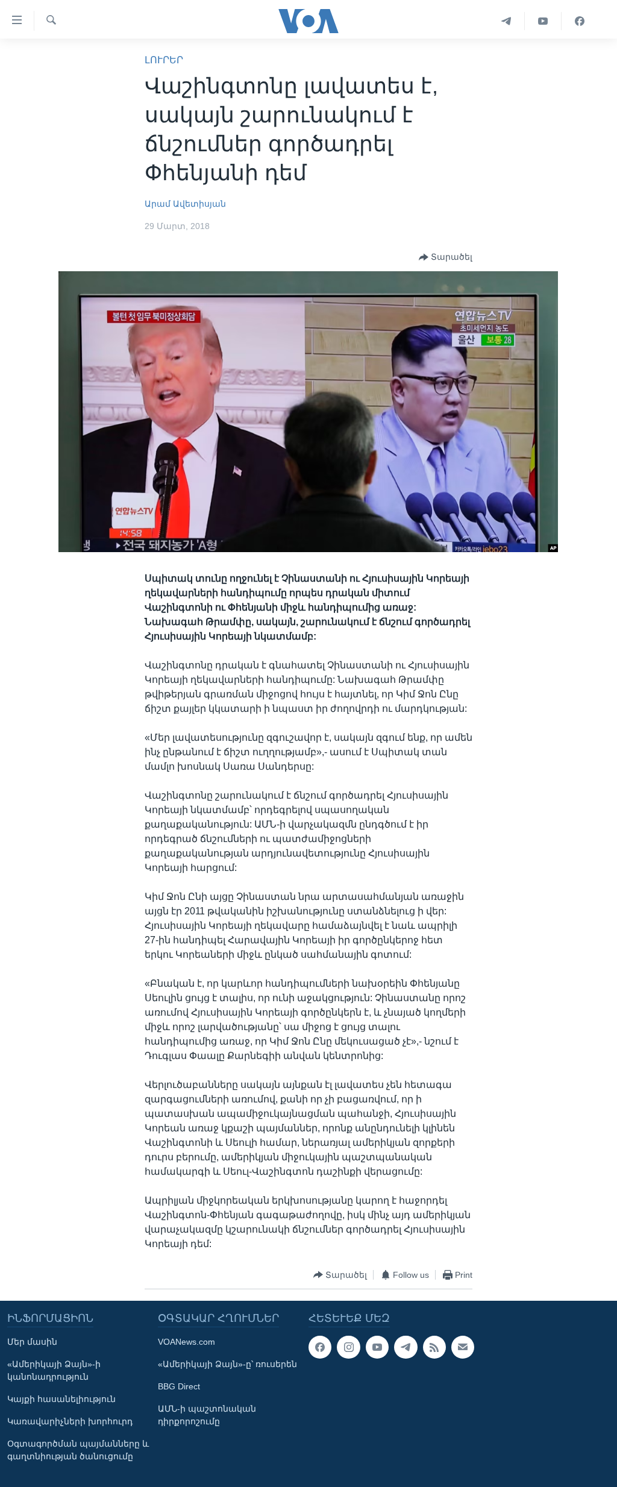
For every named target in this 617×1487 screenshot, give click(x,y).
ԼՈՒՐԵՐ (164, 60)
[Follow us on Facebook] (319, 1347)
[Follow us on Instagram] (348, 1347)
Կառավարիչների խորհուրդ (70, 1421)
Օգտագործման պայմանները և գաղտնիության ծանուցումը (78, 1450)
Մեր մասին (32, 1342)
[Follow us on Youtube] (377, 1347)
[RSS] (434, 1347)
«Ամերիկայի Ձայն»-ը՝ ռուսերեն (227, 1364)
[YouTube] (543, 21)
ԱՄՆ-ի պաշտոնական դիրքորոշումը (207, 1415)
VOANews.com (186, 1342)
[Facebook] (580, 21)
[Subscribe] (462, 1347)
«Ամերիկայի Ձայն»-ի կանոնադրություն (54, 1370)
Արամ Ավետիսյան (185, 204)
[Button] (445, 257)
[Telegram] (506, 21)
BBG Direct (179, 1386)
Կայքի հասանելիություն (61, 1399)
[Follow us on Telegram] (405, 1347)
